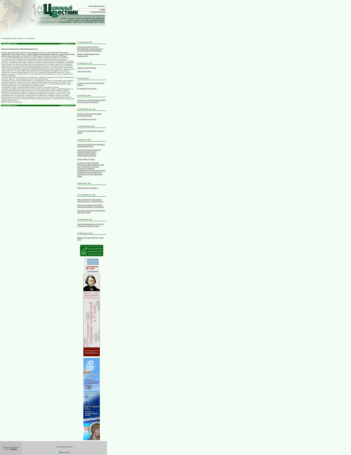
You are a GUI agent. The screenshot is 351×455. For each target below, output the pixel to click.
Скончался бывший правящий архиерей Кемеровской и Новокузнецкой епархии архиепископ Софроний (89, 153)
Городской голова (84, 71)
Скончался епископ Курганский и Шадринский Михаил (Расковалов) (90, 206)
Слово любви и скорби (86, 159)
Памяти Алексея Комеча (86, 68)
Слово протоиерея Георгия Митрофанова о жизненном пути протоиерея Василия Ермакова (90, 49)
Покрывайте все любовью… (88, 188)
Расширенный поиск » (98, 12)
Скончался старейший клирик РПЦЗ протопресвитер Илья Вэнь (91, 101)
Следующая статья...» (68, 43)
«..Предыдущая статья (9, 43)
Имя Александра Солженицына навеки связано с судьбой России (90, 200)
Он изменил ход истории (87, 89)
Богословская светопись (86, 119)
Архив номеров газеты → (97, 6)
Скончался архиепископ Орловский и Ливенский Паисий (91, 145)
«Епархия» (13, 449)
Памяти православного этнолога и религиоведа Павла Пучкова (90, 225)
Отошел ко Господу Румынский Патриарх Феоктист (89, 115)
